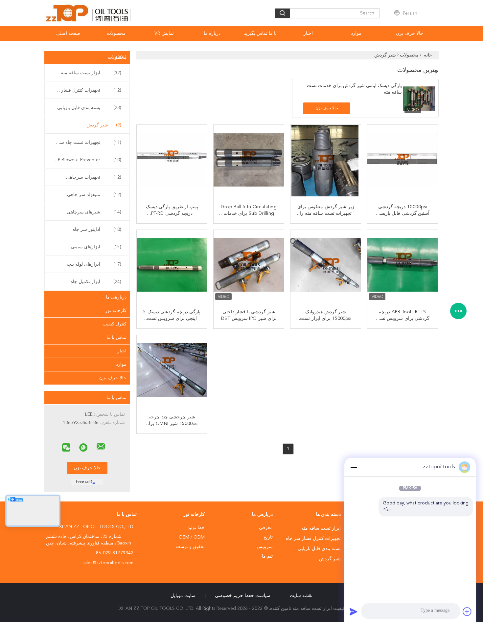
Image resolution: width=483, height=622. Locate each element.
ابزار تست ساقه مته (91, 73)
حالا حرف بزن (409, 33)
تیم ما (267, 556)
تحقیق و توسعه (190, 546)
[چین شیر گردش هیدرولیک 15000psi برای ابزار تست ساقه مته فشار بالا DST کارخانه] (325, 265)
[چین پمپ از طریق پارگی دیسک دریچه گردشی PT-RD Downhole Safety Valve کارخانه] (171, 160)
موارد (356, 33)
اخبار (308, 33)
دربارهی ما (116, 297)
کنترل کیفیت (114, 324)
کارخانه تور (115, 310)
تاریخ (268, 537)
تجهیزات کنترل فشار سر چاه (85, 90)
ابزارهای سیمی (96, 247)
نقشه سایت (301, 595)
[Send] (353, 611)
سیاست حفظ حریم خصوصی (242, 595)
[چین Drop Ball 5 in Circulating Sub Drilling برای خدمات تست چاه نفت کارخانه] (248, 160)
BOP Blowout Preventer (86, 160)
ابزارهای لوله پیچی (92, 264)
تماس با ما (116, 337)
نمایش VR (164, 33)
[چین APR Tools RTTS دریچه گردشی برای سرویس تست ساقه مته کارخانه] (402, 265)
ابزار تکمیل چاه (96, 281)
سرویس (265, 546)
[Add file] (467, 611)
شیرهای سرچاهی (94, 212)
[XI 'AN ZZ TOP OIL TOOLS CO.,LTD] (100, 447)
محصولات (116, 33)
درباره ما (212, 33)
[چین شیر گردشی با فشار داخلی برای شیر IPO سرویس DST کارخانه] (248, 265)
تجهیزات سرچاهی (93, 177)
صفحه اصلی (68, 33)
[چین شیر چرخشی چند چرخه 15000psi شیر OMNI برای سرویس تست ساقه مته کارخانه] (171, 371)
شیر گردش (103, 125)
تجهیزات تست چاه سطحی (85, 142)
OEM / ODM (192, 537)
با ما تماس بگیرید (260, 33)
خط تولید (196, 527)
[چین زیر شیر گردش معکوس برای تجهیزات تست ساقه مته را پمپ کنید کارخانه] (325, 160)
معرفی (266, 527)
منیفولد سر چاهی (94, 194)
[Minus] (353, 467)
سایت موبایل (183, 595)
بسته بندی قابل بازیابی (89, 107)
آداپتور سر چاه (97, 229)
